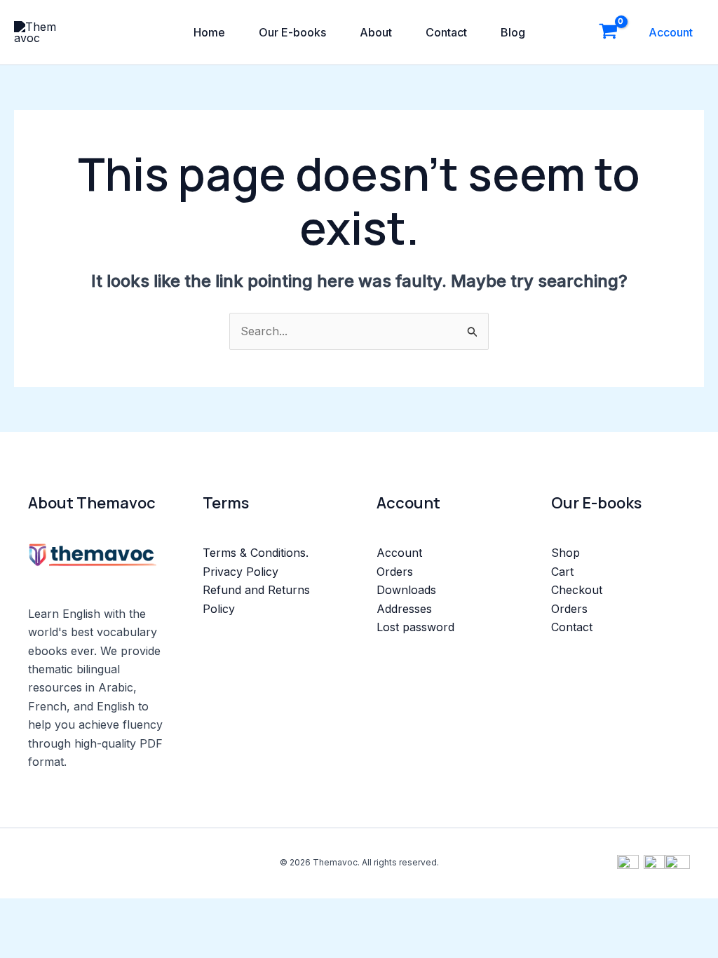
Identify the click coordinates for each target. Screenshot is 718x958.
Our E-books (292, 32)
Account (671, 32)
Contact (446, 32)
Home (209, 32)
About (376, 32)
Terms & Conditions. (256, 553)
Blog (513, 32)
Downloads (406, 590)
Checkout (576, 590)
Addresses (404, 609)
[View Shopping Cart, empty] (607, 32)
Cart (562, 572)
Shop (565, 553)
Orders (395, 572)
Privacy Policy (240, 572)
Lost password (415, 627)
